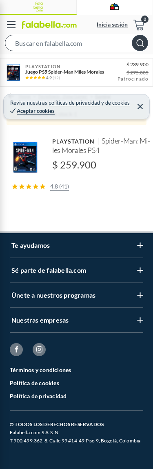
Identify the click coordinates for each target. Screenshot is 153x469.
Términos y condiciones (40, 369)
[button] (76, 44)
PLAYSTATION (73, 141)
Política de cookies (34, 382)
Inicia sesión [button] (112, 24)
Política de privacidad (38, 396)
